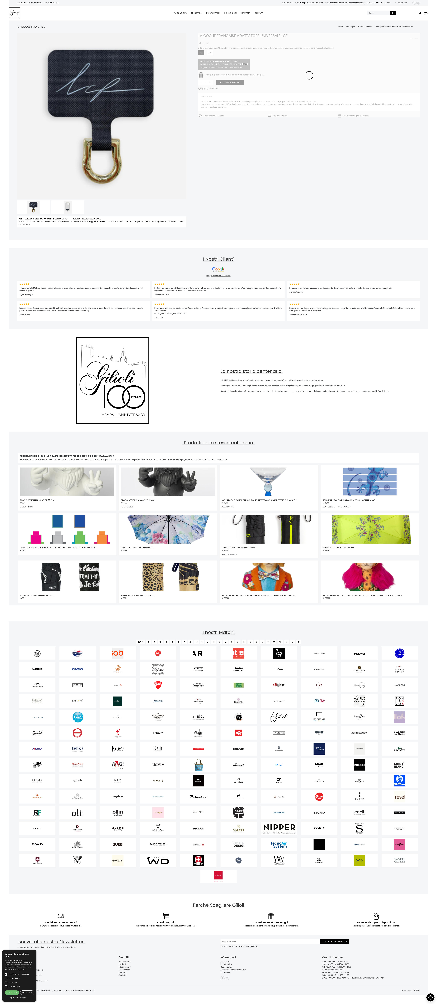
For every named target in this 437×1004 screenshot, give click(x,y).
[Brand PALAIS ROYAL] (359, 780)
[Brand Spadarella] (359, 828)
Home (340, 26)
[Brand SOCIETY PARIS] (319, 828)
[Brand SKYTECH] (158, 828)
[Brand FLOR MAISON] (359, 701)
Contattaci (225, 961)
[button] (19, 997)
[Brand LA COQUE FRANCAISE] (359, 749)
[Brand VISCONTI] (78, 860)
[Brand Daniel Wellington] (37, 685)
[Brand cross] (359, 669)
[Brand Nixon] (158, 780)
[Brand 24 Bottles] (37, 653)
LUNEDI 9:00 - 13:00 (329, 961)
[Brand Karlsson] (78, 749)
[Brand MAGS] (118, 765)
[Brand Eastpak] (198, 685)
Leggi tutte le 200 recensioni (218, 276)
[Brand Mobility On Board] (319, 765)
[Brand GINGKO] (319, 717)
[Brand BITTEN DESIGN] (239, 653)
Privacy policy (226, 964)
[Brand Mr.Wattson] (78, 780)
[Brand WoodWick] (279, 860)
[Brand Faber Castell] (118, 701)
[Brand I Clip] (158, 733)
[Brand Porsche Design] (239, 796)
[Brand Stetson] (78, 844)
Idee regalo (350, 26)
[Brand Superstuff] (158, 844)
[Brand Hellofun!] (400, 717)
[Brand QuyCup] (319, 796)
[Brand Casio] (78, 669)
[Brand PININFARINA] (118, 796)
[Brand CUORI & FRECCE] (400, 669)
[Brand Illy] (239, 733)
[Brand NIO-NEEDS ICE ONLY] (118, 780)
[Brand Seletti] (400, 812)
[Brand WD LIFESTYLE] (158, 860)
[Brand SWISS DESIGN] (239, 844)
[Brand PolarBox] (198, 796)
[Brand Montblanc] (400, 765)
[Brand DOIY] (78, 685)
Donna (369, 26)
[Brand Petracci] (37, 796)
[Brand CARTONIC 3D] (37, 669)
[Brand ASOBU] (118, 653)
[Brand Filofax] (158, 701)
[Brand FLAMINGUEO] (279, 701)
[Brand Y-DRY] (359, 860)
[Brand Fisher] (198, 701)
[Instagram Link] (418, 3)
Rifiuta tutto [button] (27, 993)
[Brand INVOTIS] (279, 733)
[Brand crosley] (319, 669)
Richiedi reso (226, 972)
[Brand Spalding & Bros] (400, 828)
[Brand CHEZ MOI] (158, 669)
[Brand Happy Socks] (359, 717)
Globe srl (90, 990)
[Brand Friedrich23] (37, 717)
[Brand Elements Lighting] (359, 685)
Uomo (360, 26)
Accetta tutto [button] (12, 993)
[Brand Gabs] (78, 717)
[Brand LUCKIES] (37, 765)
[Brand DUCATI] (158, 685)
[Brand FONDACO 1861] (400, 701)
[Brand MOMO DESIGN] (359, 765)
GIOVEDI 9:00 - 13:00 (330, 969)
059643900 (402, 3)
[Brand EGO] (319, 685)
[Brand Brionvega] (319, 653)
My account (407, 990)
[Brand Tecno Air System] (279, 844)
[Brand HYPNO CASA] (118, 733)
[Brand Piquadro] (158, 796)
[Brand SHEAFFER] (78, 828)
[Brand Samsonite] (279, 812)
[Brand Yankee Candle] (400, 860)
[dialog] (19, 976)
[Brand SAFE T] (239, 812)
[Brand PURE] (279, 796)
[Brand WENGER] (198, 860)
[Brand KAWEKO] (118, 749)
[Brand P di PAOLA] (319, 780)
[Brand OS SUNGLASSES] (279, 780)
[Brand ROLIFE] (78, 812)
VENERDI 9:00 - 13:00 (330, 972)
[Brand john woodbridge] (400, 733)
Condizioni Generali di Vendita (233, 969)
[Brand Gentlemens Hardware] (158, 717)
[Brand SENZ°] (37, 828)
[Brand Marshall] (239, 765)
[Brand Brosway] (359, 653)
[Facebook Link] (414, 3)
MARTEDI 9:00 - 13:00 (330, 964)
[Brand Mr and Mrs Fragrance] (37, 780)
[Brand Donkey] (118, 685)
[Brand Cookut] (279, 669)
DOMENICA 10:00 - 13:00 (331, 978)
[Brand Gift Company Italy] (239, 717)
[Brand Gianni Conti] (198, 717)
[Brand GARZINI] (118, 717)
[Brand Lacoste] (400, 749)
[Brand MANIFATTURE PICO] (198, 765)
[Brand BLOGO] (279, 653)
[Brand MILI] (279, 765)
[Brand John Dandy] (359, 733)
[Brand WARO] (118, 860)
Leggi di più (21, 969)
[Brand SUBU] (118, 844)
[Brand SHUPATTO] (118, 828)
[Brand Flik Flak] (319, 701)
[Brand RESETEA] (400, 796)
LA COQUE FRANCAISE (31, 27)
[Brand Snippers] (279, 828)
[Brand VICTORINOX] (37, 860)
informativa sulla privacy (246, 946)
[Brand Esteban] (37, 701)
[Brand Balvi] (158, 653)
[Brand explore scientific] (78, 701)
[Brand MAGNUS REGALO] (78, 765)
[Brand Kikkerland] (198, 749)
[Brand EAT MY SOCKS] (239, 685)
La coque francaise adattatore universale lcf (394, 26)
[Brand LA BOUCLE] (279, 749)
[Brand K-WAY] (37, 749)
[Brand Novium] (198, 780)
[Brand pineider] (78, 796)
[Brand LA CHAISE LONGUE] (319, 749)
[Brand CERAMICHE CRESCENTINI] (118, 669)
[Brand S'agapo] (198, 812)
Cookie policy (226, 967)
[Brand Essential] (400, 685)
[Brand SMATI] (239, 828)
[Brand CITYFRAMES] (239, 669)
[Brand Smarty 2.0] (198, 828)
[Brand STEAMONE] (37, 844)
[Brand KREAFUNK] (239, 749)
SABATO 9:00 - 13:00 (330, 975)
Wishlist (416, 990)
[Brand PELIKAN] (400, 780)
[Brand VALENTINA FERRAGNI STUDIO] (400, 844)
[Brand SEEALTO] (359, 812)
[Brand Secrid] (319, 812)
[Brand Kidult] (158, 749)
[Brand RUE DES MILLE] (158, 812)
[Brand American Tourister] (78, 653)
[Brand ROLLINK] (118, 812)
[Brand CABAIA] (400, 653)
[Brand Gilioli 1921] (279, 717)
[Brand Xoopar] (319, 860)
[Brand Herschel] (37, 733)
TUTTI (140, 642)
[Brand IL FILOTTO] (198, 733)
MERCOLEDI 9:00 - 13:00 (331, 967)
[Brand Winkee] (239, 860)
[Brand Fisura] (239, 701)
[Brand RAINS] (359, 796)
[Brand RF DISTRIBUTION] (37, 812)
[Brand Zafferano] (219, 876)
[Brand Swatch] (198, 844)
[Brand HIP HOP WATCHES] (78, 733)
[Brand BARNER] (198, 653)
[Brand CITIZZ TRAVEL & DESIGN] (198, 669)
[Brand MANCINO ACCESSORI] (158, 765)
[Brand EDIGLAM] (279, 685)
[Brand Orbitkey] (239, 780)
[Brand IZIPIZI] (319, 733)
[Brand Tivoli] (359, 844)
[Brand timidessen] (319, 844)
